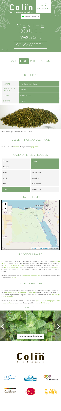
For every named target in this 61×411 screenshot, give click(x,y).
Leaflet (34, 248)
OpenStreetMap (44, 248)
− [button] (5, 208)
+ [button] (5, 204)
